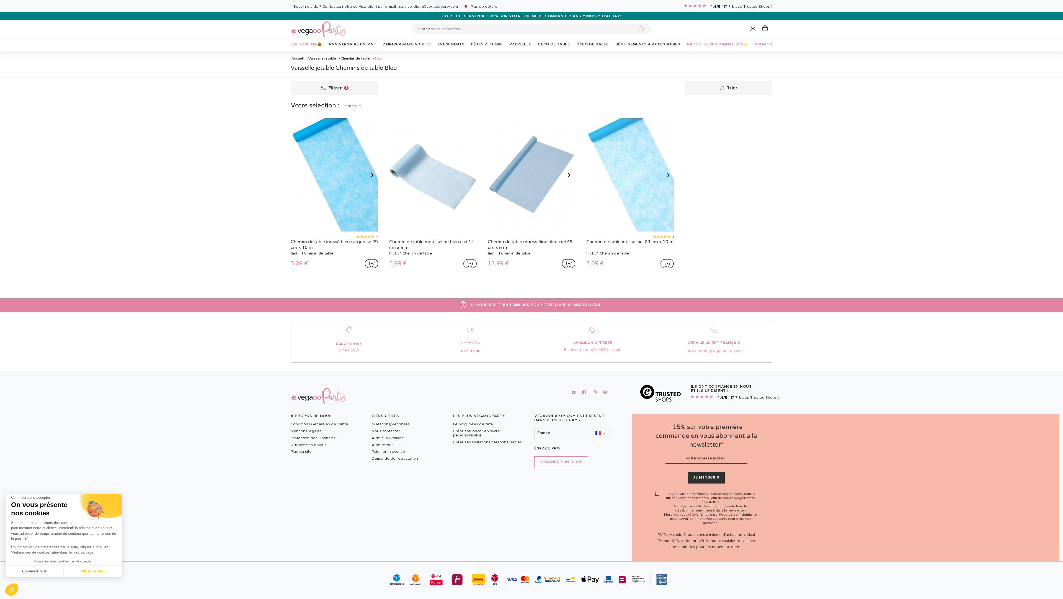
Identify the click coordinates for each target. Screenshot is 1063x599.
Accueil (298, 58)
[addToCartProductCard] (371, 264)
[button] (11, 589)
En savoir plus (34, 571)
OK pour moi (93, 571)
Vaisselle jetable (322, 58)
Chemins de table (355, 58)
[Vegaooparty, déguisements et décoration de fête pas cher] (318, 26)
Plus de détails (484, 7)
